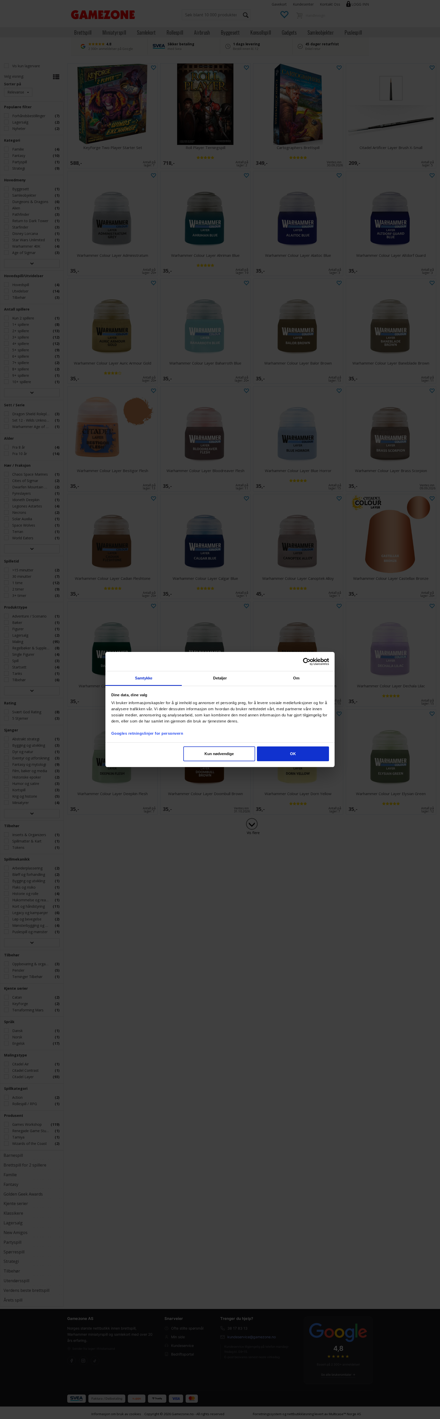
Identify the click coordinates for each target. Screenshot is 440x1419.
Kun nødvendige (219, 754)
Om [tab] (296, 678)
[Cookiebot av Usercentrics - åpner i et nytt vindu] (306, 661)
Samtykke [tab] (144, 678)
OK (293, 754)
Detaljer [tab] (220, 678)
